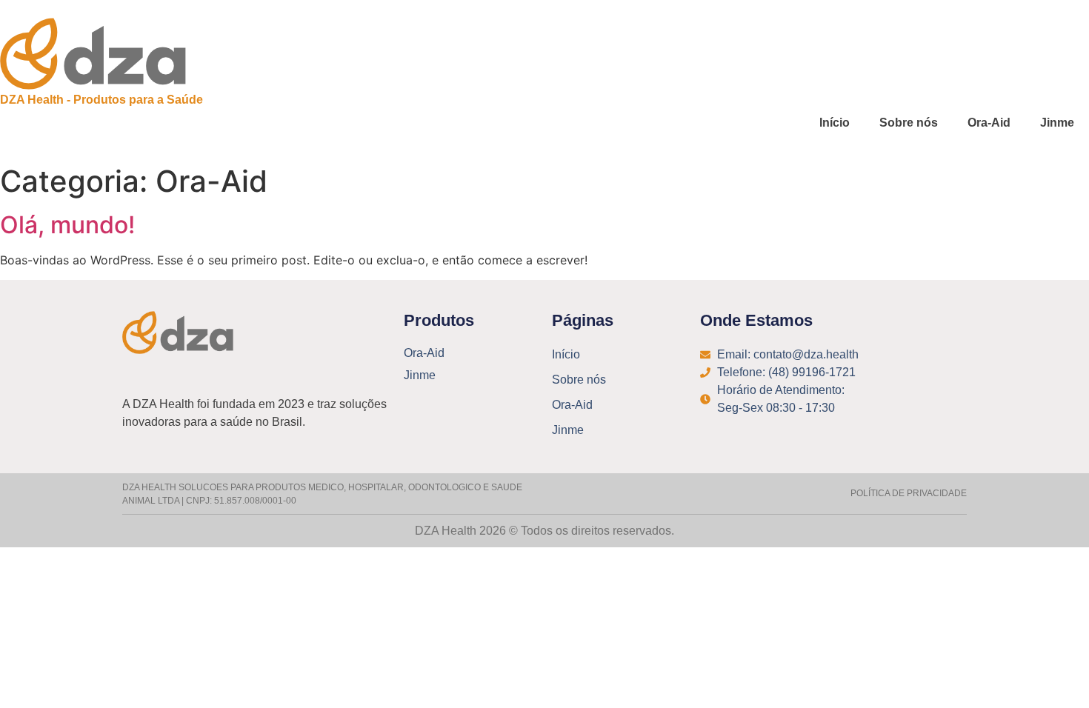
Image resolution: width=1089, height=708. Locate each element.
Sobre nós (908, 122)
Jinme (1057, 122)
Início (834, 122)
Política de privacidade (908, 493)
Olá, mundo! (67, 224)
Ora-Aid (989, 122)
